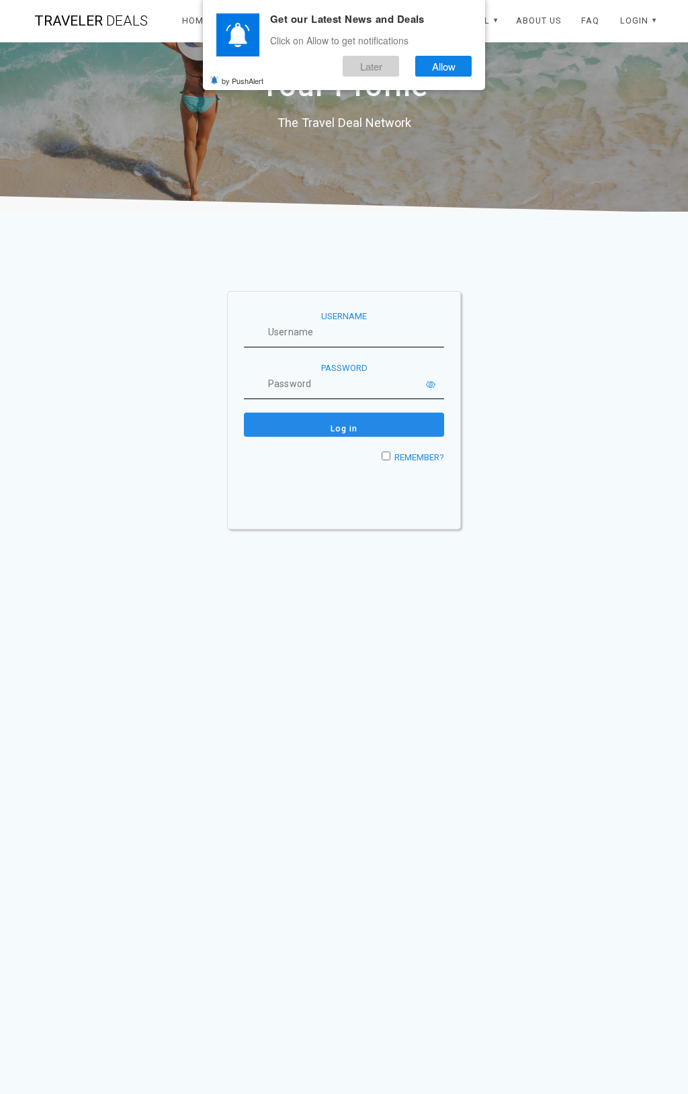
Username (344, 316)
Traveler (91, 21)
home (195, 20)
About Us (538, 20)
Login (634, 20)
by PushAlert (242, 80)
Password (344, 368)
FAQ (590, 20)
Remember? (419, 457)
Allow (444, 66)
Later (371, 66)
